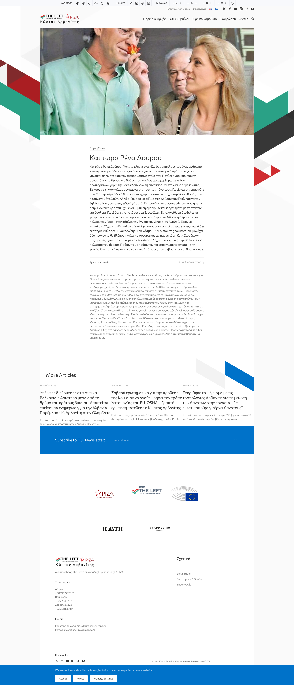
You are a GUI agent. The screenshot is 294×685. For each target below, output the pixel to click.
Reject (80, 678)
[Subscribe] (235, 440)
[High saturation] (108, 3)
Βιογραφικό (184, 573)
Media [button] (243, 19)
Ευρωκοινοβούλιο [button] (204, 19)
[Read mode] (148, 3)
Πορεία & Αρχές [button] (154, 19)
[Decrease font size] (188, 3)
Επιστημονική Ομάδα (179, 8)
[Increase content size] (180, 3)
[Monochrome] (84, 3)
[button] (252, 18)
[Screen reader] (142, 3)
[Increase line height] (210, 3)
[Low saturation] (102, 3)
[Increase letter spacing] (225, 3)
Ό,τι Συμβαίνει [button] (178, 19)
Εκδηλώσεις (228, 19)
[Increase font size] (196, 3)
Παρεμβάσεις (97, 148)
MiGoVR (206, 661)
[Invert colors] (78, 3)
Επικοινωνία (199, 8)
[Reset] (232, 3)
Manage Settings (103, 678)
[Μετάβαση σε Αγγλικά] (210, 9)
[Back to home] (60, 18)
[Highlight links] (131, 3)
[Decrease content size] (173, 3)
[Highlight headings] (137, 3)
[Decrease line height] (203, 3)
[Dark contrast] (90, 3)
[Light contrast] (95, 3)
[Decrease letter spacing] (218, 3)
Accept (63, 678)
